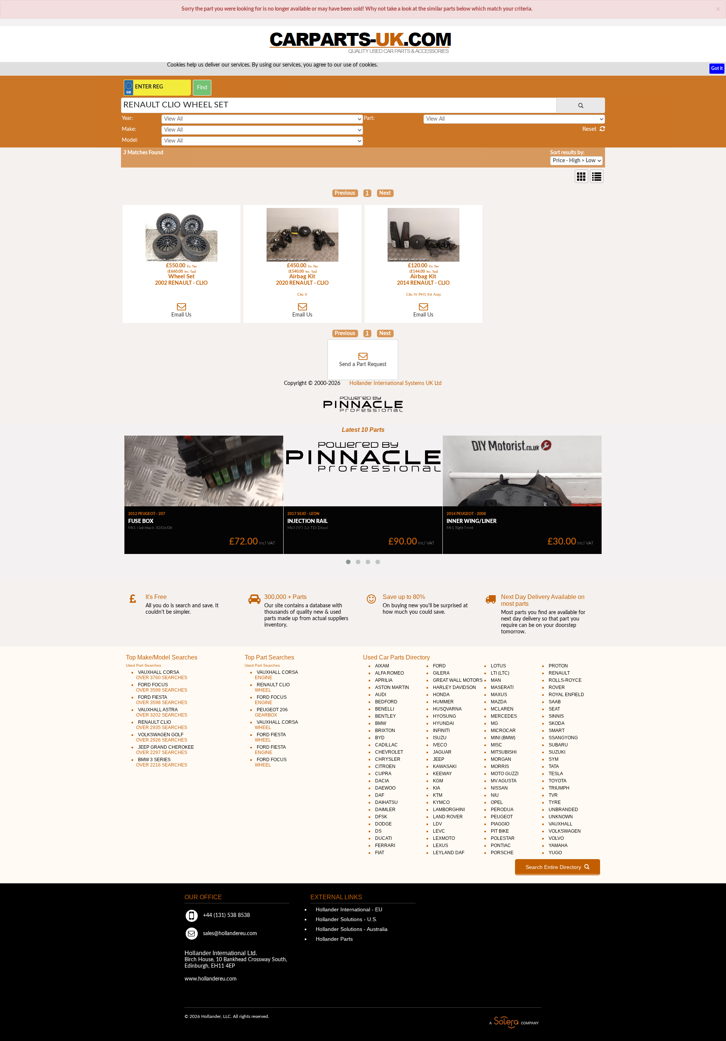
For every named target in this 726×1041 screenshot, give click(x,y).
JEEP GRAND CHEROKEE (165, 750)
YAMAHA (558, 845)
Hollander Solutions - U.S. (345, 919)
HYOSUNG (444, 716)
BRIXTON (385, 730)
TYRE (555, 802)
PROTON (558, 666)
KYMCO (441, 802)
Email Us (181, 315)
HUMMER (443, 701)
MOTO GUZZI (504, 773)
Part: (369, 118)
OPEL (497, 802)
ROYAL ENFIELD (566, 694)
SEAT (554, 709)
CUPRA (383, 773)
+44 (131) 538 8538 (226, 915)
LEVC (439, 831)
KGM (438, 780)
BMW (380, 723)
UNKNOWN (561, 816)
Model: (130, 140)
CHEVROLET (389, 752)
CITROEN (385, 766)
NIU (495, 795)
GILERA (441, 673)
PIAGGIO (500, 824)
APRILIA (383, 680)
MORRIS (500, 766)
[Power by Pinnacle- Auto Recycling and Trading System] (363, 412)
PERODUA (502, 809)
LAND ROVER (448, 816)
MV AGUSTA (504, 780)
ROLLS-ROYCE (565, 680)
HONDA (441, 694)
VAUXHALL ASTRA (161, 712)
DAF (379, 795)
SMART (557, 730)
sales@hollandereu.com (229, 933)
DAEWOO (385, 788)
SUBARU (558, 745)
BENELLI (384, 709)
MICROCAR (503, 730)
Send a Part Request (362, 364)
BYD (380, 737)
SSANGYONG (563, 737)
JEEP (438, 759)
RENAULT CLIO (161, 725)
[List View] (596, 176)
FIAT (379, 852)
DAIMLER (385, 809)
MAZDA (499, 701)
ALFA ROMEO (389, 673)
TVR (553, 795)
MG (494, 723)
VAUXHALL (560, 824)
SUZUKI (557, 752)
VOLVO (556, 838)
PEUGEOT (502, 816)
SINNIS (556, 716)
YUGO (555, 852)
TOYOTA (557, 780)
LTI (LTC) (500, 673)
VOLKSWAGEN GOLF (161, 737)
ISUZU (440, 737)
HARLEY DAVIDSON (454, 687)
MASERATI (502, 687)
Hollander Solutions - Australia (351, 929)
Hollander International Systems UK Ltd (395, 383)
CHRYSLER (387, 759)
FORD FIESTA (161, 700)
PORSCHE (502, 852)
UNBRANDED (563, 809)
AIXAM (382, 666)
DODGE (383, 824)
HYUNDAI (443, 723)
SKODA (557, 723)
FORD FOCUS (161, 687)
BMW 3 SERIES (161, 762)
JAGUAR (442, 752)
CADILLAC (386, 745)
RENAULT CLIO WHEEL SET (175, 105)
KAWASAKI (444, 766)
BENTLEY (385, 716)
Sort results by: (567, 152)
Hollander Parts (333, 939)
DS (378, 831)
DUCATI (383, 838)
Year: (127, 118)
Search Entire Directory (555, 867)
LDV (437, 824)
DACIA (382, 780)
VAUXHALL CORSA (161, 675)
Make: (129, 129)
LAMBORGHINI (449, 809)
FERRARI (385, 845)
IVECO (440, 745)
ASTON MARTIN (392, 687)
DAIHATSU (386, 802)
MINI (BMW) (503, 737)
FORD (439, 666)
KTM (437, 795)
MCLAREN (502, 709)
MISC (496, 745)
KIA (436, 788)
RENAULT (559, 673)
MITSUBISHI (504, 752)
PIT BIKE (500, 831)
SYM (553, 759)
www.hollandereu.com (211, 979)
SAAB (555, 701)
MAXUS (499, 694)
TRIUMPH (559, 788)
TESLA (556, 773)
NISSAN (499, 788)
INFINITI (441, 730)
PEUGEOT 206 (271, 712)
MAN (496, 680)
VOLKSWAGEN (565, 831)
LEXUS (440, 845)
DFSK (381, 816)
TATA (554, 766)
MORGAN (501, 759)
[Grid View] (581, 176)
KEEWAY (442, 773)
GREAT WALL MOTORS (457, 680)
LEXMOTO (444, 838)
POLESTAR (503, 838)
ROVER (557, 687)
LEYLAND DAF (448, 852)
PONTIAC (501, 845)
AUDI (380, 694)
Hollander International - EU (348, 909)
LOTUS (498, 666)
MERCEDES (504, 716)
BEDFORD (386, 701)
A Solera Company (513, 1022)
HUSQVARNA (447, 709)
